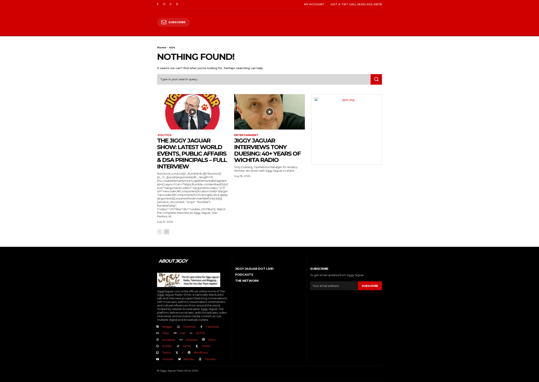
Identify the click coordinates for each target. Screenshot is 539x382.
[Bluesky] (179, 359)
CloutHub (189, 326)
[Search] (376, 79)
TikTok (187, 346)
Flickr (165, 333)
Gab (182, 333)
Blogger (167, 326)
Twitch (166, 352)
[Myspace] (181, 340)
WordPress (201, 352)
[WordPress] (189, 353)
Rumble (167, 346)
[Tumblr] (197, 346)
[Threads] (200, 359)
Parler (212, 339)
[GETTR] (191, 333)
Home (161, 47)
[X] (177, 4)
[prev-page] (159, 231)
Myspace (192, 339)
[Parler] (203, 340)
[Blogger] (157, 327)
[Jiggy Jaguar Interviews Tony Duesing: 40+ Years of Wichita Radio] (269, 112)
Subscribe (370, 285)
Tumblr (205, 346)
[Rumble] (157, 346)
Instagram (168, 339)
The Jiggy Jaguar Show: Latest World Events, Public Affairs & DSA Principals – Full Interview (192, 153)
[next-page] (166, 231)
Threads (210, 359)
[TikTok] (170, 4)
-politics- (164, 135)
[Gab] (175, 333)
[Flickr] (157, 333)
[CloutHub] (178, 327)
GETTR (200, 333)
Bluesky (189, 359)
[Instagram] (164, 4)
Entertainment (246, 135)
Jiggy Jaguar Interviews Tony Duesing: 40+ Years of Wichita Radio (267, 150)
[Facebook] (157, 4)
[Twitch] (157, 353)
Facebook (212, 326)
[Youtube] (157, 359)
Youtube (167, 359)
